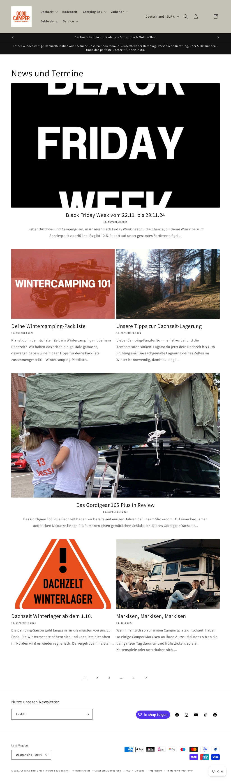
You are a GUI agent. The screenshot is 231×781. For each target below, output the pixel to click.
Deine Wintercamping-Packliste (48, 326)
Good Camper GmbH (32, 770)
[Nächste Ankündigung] (218, 37)
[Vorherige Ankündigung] (13, 37)
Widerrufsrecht (81, 770)
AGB (128, 770)
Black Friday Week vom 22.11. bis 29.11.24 (115, 214)
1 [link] (85, 677)
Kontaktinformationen (179, 770)
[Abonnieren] (87, 714)
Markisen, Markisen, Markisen (151, 616)
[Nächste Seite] (146, 678)
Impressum (155, 770)
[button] (49, 11)
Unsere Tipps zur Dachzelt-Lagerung (159, 326)
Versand (140, 770)
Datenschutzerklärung (108, 770)
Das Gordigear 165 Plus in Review (115, 504)
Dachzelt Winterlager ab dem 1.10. (51, 616)
